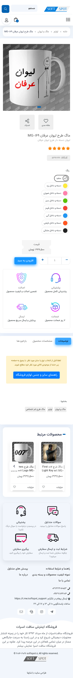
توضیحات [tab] (63, 341)
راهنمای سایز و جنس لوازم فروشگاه (36, 375)
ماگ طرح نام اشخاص (35, 409)
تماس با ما (64, 581)
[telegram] (52, 612)
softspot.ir (32, 653)
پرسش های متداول (17, 569)
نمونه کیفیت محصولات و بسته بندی (51, 575)
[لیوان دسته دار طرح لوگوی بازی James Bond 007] (23, 452)
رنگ (67, 171)
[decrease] (66, 260)
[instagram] (42, 612)
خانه (65, 32)
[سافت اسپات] (36, 658)
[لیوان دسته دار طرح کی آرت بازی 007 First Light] (52, 452)
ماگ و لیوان (43, 32)
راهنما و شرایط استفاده (58, 569)
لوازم (56, 32)
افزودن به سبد (25, 261)
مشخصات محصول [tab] (42, 341)
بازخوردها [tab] (22, 341)
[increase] (42, 260)
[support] (31, 612)
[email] (21, 612)
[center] (5, 9)
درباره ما (23, 575)
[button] (59, 466)
